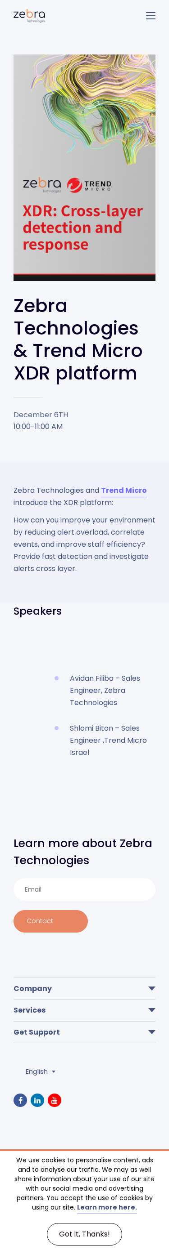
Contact (40, 920)
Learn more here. (107, 1207)
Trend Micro (124, 490)
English (37, 1071)
